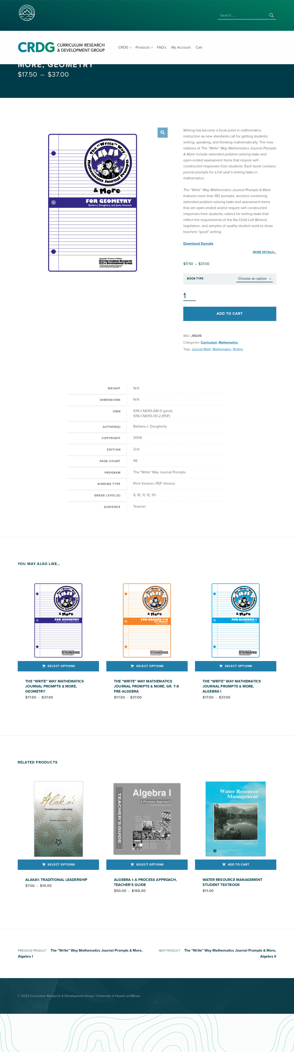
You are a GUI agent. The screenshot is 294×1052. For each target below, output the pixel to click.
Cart (199, 47)
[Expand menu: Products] (152, 47)
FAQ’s (161, 47)
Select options (61, 666)
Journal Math (201, 349)
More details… (264, 252)
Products (143, 47)
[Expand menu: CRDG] (131, 47)
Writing (238, 349)
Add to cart (230, 313)
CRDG (123, 47)
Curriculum (209, 342)
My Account (181, 47)
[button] (163, 133)
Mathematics (228, 342)
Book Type (195, 278)
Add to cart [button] (238, 864)
